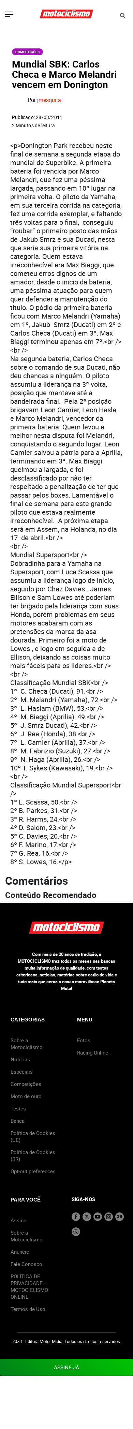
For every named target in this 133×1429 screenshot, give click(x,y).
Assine (18, 1220)
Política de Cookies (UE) (33, 1136)
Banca (18, 1120)
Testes (18, 1108)
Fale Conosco (26, 1264)
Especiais (22, 1071)
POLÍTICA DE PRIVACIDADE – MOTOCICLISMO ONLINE (29, 1286)
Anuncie (20, 1251)
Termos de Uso (28, 1309)
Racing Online (92, 1052)
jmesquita (49, 100)
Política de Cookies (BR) (33, 1155)
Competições (27, 51)
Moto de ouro (26, 1096)
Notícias (20, 1059)
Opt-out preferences (33, 1171)
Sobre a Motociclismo (27, 1043)
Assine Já (66, 1367)
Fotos (83, 1040)
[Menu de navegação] (9, 15)
